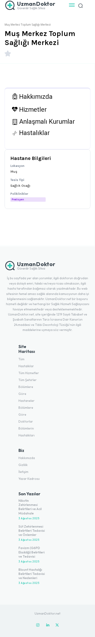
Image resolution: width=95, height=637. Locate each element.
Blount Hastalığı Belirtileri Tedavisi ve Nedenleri (31, 574)
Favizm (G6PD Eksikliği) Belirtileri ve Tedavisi (31, 552)
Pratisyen (18, 199)
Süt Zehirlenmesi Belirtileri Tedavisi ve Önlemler (31, 530)
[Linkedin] (47, 625)
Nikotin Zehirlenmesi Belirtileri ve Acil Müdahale (30, 507)
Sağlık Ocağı (20, 185)
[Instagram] (38, 625)
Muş (13, 171)
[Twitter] (57, 625)
